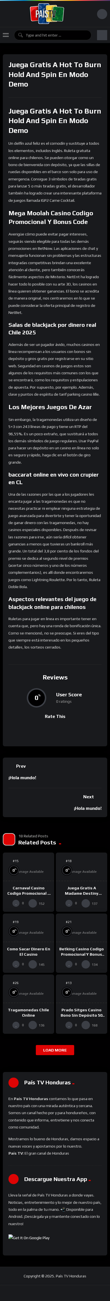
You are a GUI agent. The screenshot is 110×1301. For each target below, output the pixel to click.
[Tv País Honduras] (47, 14)
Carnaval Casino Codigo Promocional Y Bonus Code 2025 (28, 893)
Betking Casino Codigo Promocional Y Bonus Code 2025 (81, 954)
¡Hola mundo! (22, 777)
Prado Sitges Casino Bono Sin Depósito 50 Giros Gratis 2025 (81, 1015)
